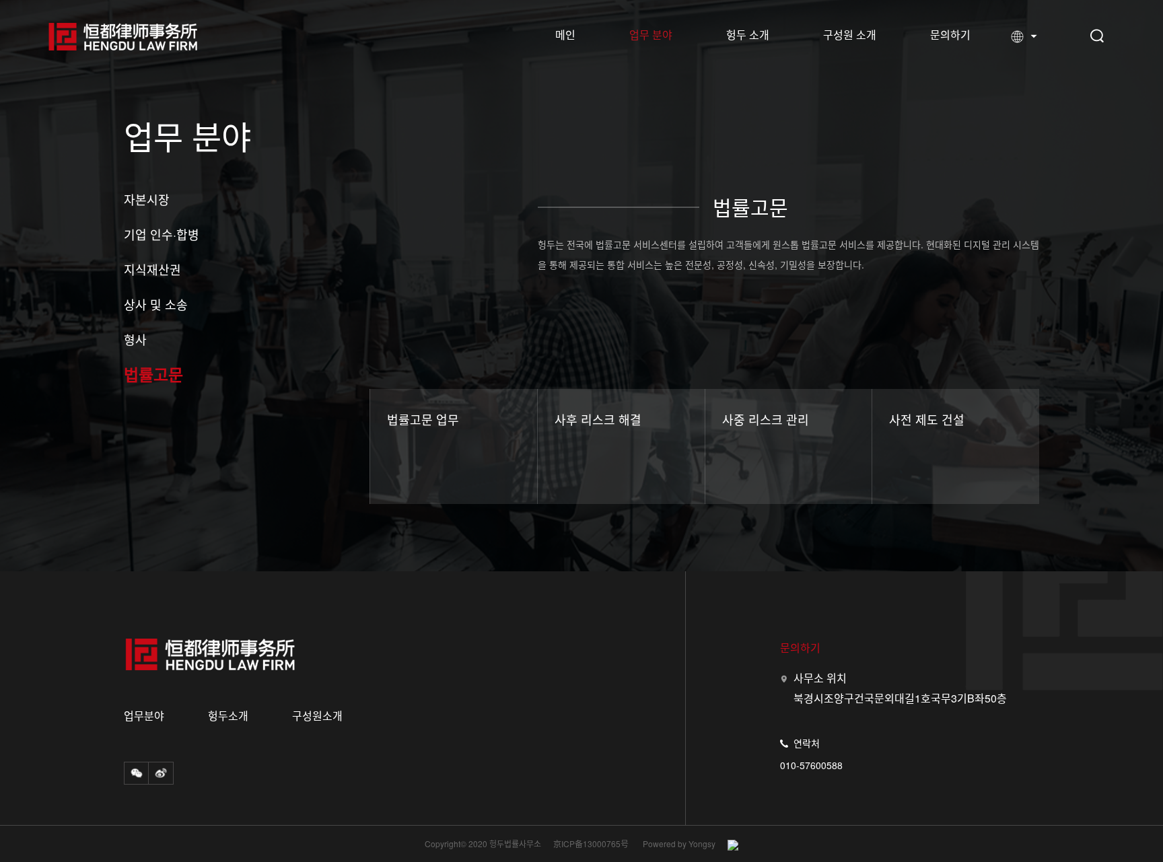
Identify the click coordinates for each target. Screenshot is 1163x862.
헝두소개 (228, 716)
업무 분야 (650, 34)
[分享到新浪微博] (161, 773)
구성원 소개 (849, 34)
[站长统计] (727, 845)
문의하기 (950, 34)
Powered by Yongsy (679, 844)
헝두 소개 (747, 34)
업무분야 (144, 716)
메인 (565, 34)
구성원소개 (317, 716)
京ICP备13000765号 (591, 844)
